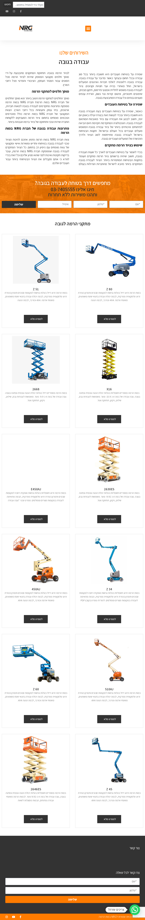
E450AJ (36, 489)
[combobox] (28, 5)
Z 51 (36, 289)
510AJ (109, 689)
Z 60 (36, 689)
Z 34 (109, 589)
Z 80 (109, 289)
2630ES (109, 489)
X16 (109, 389)
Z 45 (109, 789)
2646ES (36, 789)
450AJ (36, 589)
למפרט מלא (110, 319)
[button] (88, 29)
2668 (35, 389)
